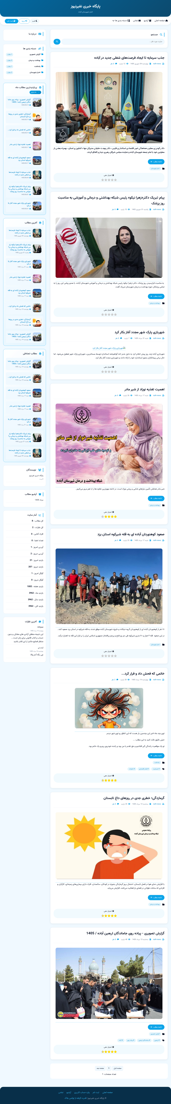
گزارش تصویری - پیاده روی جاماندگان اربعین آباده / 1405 (125, 933)
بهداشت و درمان (155, 303)
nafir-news (157, 63)
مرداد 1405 (39, 500)
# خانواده (132, 769)
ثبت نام (10, 21)
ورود (23, 21)
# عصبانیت (156, 769)
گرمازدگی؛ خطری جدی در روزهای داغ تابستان (134, 798)
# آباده (121, 1040)
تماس (135, 20)
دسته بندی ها (121, 20)
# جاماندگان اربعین (144, 1040)
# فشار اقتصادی (144, 769)
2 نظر (113, 679)
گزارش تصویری (155, 1034)
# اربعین (157, 1040)
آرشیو (146, 20)
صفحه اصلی (159, 20)
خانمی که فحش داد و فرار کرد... (142, 673)
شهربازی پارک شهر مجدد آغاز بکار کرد (139, 332)
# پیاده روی (130, 1040)
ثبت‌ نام (96, 1092)
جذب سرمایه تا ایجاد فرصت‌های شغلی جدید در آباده (129, 58)
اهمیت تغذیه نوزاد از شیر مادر (144, 389)
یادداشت (157, 762)
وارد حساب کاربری (82, 1092)
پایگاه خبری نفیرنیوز (85, 6)
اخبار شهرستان (155, 168)
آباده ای (40, 647)
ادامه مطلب (157, 161)
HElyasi (40, 627)
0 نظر (112, 63)
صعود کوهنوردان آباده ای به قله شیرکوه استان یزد (131, 534)
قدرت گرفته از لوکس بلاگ (75, 1098)
